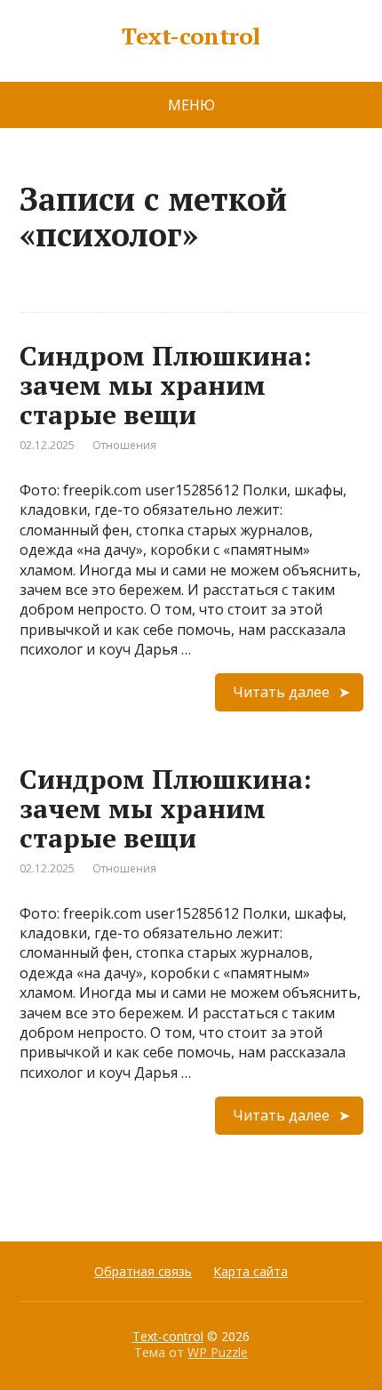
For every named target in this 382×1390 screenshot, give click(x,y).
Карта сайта (250, 1271)
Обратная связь (143, 1271)
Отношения (124, 445)
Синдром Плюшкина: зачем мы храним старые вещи (166, 385)
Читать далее (281, 692)
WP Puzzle (217, 1352)
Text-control (191, 36)
